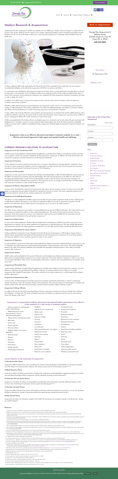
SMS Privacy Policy (59, 470)
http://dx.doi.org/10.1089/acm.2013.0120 (58, 441)
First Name (91, 131)
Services (66, 15)
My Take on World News (97, 166)
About (58, 15)
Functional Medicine (96, 156)
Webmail (87, 473)
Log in (95, 473)
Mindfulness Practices (96, 161)
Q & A (92, 178)
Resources (87, 15)
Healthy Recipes (95, 158)
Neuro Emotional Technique (98, 173)
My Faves (93, 163)
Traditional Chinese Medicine (99, 185)
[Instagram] (98, 9)
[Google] (101, 9)
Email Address (92, 125)
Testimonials (93, 180)
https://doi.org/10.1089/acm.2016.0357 (37, 446)
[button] (2, 194)
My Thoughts (94, 168)
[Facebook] (95, 9)
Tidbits (92, 183)
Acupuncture (94, 153)
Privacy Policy (80, 473)
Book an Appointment (100, 25)
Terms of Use (71, 473)
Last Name (90, 137)
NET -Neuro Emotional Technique (100, 171)
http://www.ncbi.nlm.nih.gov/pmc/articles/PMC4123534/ (59, 447)
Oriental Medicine (95, 175)
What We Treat (94, 188)
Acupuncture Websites (26, 473)
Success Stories (78, 15)
